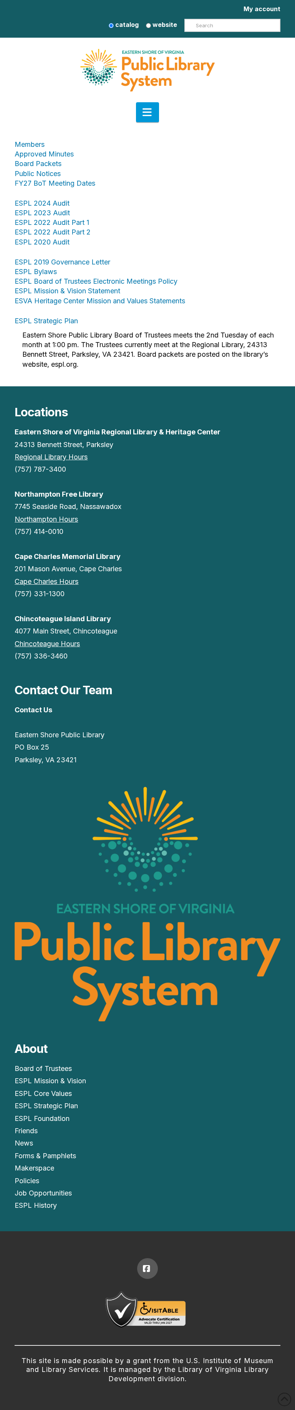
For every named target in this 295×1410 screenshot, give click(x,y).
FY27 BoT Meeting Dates (55, 183)
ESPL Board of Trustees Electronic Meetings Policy (96, 281)
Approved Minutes (44, 154)
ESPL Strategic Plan (46, 321)
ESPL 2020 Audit (42, 242)
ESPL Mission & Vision (50, 1081)
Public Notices (38, 174)
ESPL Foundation (42, 1118)
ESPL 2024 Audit (42, 203)
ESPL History (36, 1205)
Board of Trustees (43, 1068)
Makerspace (34, 1168)
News (24, 1143)
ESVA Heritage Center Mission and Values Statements (100, 301)
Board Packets (38, 164)
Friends (26, 1131)
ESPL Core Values (43, 1093)
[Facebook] (147, 1268)
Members (30, 144)
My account (262, 9)
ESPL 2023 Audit (42, 213)
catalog (126, 24)
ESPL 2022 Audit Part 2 (53, 232)
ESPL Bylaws (36, 272)
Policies (27, 1181)
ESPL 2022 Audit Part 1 (52, 222)
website (164, 24)
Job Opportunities (43, 1193)
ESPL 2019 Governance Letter (62, 262)
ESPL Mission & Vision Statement (67, 291)
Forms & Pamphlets (45, 1156)
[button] (147, 112)
